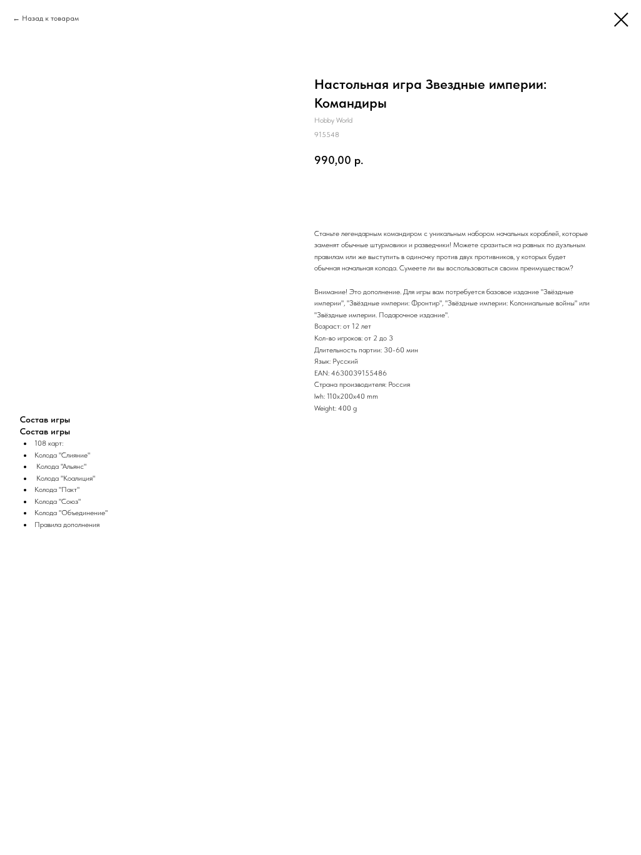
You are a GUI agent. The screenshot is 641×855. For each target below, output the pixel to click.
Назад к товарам (50, 18)
